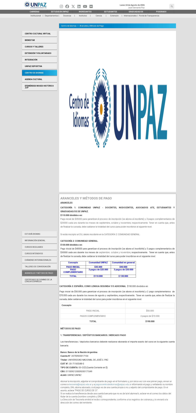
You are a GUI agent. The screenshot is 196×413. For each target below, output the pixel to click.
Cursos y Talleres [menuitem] (34, 47)
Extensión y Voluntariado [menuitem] (38, 53)
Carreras (34, 12)
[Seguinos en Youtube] (85, 7)
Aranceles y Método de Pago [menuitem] (39, 273)
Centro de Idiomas (68, 26)
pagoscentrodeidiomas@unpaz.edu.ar (113, 384)
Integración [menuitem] (31, 60)
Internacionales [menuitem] (130, 16)
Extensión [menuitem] (114, 16)
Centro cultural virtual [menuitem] (38, 34)
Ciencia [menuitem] (99, 16)
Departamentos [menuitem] (51, 16)
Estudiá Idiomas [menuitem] (32, 234)
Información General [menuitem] (35, 240)
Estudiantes (110, 12)
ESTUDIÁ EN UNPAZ (60, 12)
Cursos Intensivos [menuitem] (34, 253)
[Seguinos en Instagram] (61, 7)
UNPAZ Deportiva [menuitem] (33, 66)
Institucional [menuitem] (36, 16)
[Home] (35, 5)
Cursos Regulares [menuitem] (34, 247)
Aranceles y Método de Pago (92, 26)
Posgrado (161, 12)
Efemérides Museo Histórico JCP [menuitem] (39, 87)
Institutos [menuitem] (83, 16)
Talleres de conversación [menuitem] (38, 267)
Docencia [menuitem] (67, 16)
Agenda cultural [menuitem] (33, 79)
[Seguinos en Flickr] (91, 7)
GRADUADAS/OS (136, 12)
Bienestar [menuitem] (30, 40)
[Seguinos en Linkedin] (79, 7)
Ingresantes (85, 12)
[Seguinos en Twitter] (73, 7)
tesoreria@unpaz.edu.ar (80, 384)
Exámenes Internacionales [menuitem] (38, 260)
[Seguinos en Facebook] (67, 7)
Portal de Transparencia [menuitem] (149, 16)
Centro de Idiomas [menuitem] (34, 73)
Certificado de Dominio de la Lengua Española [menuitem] (38, 281)
